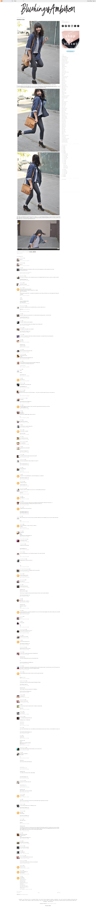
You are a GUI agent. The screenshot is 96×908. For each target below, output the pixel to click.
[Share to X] (32, 251)
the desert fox (64, 136)
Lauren (21, 361)
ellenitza (63, 75)
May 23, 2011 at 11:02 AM (24, 582)
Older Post (58, 892)
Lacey (21, 320)
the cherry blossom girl (65, 135)
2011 (63, 152)
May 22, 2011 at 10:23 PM (24, 280)
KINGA (21, 610)
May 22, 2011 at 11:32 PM (24, 342)
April (64, 169)
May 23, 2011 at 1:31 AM (24, 422)
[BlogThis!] (31, 251)
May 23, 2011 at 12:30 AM (24, 402)
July (64, 160)
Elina (20, 752)
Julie (20, 598)
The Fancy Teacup (22, 488)
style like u (63, 128)
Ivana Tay (21, 327)
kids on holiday (64, 90)
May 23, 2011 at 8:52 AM (24, 549)
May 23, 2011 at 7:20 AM (24, 536)
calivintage (63, 65)
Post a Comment (19, 891)
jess (20, 474)
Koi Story (23, 677)
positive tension (64, 110)
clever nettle (63, 68)
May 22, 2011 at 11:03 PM (24, 318)
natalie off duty (64, 104)
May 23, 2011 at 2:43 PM (24, 614)
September (65, 157)
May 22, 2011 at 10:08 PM (24, 260)
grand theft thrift (64, 85)
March (65, 170)
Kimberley (21, 865)
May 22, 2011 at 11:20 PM (24, 337)
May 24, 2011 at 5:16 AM (24, 692)
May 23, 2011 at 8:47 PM (24, 663)
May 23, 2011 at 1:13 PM (24, 596)
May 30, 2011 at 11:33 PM (24, 823)
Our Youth (21, 616)
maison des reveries (65, 101)
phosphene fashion (64, 108)
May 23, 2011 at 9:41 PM (24, 669)
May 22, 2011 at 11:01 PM (24, 303)
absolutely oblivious (64, 59)
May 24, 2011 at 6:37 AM (24, 697)
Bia (20, 704)
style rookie (63, 130)
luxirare (63, 100)
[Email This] (30, 251)
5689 (20, 876)
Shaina (21, 635)
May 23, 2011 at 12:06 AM (24, 395)
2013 (63, 150)
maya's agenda (64, 102)
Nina (20, 378)
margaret (21, 454)
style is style (63, 127)
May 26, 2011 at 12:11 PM (24, 787)
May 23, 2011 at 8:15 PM (24, 654)
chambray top (31, 84)
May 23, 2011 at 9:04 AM (24, 556)
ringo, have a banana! (65, 113)
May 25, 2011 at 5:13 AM (24, 738)
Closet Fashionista (22, 629)
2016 (63, 146)
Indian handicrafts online (23, 767)
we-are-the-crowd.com (26, 309)
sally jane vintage (64, 117)
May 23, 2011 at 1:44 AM (24, 439)
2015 (63, 147)
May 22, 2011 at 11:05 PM (24, 325)
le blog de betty (64, 92)
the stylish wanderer (65, 139)
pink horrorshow (22, 699)
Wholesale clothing (22, 647)
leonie (21, 369)
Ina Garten (38, 216)
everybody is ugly (64, 77)
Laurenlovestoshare (23, 365)
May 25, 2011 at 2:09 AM (24, 733)
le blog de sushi (64, 93)
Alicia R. (21, 727)
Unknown (21, 429)
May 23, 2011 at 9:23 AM (24, 566)
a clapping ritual (64, 56)
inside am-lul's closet (65, 86)
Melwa (21, 735)
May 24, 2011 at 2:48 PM (24, 714)
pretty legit (63, 111)
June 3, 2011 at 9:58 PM (24, 848)
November (65, 155)
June (64, 161)
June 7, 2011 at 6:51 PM (24, 853)
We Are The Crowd (22, 305)
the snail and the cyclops (65, 138)
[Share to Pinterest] (35, 251)
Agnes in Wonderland (23, 441)
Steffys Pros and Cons (23, 527)
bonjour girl (63, 64)
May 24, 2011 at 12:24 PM (24, 709)
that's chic (63, 134)
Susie (21, 799)
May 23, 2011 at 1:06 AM (24, 408)
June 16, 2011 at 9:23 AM (24, 863)
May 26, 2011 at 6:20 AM (24, 769)
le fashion (63, 94)
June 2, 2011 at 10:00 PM (24, 843)
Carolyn (21, 349)
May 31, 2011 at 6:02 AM (24, 830)
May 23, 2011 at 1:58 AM (24, 452)
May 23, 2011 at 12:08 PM (24, 587)
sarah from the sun (64, 118)
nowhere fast (65, 165)
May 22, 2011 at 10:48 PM (24, 295)
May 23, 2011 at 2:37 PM (24, 608)
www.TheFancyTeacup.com (24, 491)
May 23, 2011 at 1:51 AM (24, 444)
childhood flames (64, 66)
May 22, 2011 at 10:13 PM (24, 273)
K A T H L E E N (22, 579)
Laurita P (21, 334)
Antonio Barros (22, 780)
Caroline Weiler (22, 354)
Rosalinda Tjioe (22, 459)
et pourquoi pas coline (65, 76)
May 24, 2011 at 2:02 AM (24, 685)
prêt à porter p (64, 112)
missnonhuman (64, 103)
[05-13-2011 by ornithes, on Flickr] (38, 151)
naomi (21, 467)
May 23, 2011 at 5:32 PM (24, 649)
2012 (63, 151)
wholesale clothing (22, 860)
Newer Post (18, 892)
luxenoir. (63, 99)
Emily (21, 339)
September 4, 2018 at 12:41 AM (26, 889)
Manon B (21, 870)
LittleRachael (22, 716)
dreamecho (63, 74)
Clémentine (21, 794)
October (65, 156)
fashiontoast (63, 83)
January (65, 173)
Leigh (20, 313)
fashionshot (63, 82)
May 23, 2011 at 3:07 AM (24, 472)
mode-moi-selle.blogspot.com (24, 576)
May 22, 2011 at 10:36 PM (24, 285)
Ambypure (21, 282)
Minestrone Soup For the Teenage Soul (25, 272)
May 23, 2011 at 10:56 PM (24, 678)
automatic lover (65, 166)
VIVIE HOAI (21, 481)
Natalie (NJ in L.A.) (23, 747)
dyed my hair (19, 87)
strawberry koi (64, 126)
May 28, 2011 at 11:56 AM (24, 808)
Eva (20, 640)
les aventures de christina (65, 95)
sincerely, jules (64, 121)
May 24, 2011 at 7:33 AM (24, 702)
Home (39, 892)
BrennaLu (21, 711)
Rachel (21, 501)
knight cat (63, 91)
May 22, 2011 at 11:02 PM (24, 311)
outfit (21, 253)
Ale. (20, 621)
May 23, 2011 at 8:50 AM (24, 541)
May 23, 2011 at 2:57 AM (24, 465)
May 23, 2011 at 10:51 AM (24, 577)
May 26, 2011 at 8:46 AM (24, 778)
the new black (64, 137)
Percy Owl (21, 287)
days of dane (63, 73)
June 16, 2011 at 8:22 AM (24, 858)
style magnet (63, 129)
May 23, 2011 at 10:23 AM (24, 571)
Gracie (21, 584)
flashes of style (64, 84)
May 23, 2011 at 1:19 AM (24, 417)
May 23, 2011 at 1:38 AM (24, 434)
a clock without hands (65, 57)
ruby (20, 446)
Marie (21, 850)
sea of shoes (63, 119)
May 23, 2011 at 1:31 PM (24, 602)
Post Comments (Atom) (24, 894)
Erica (20, 516)
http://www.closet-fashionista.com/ (25, 631)
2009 (63, 176)
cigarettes (63, 67)
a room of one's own (65, 58)
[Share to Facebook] (34, 251)
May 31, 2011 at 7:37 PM (24, 838)
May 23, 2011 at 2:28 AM (24, 457)
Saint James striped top (25, 84)
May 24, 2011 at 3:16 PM (24, 725)
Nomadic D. (21, 804)
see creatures (64, 120)
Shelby (21, 436)
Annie (21, 496)
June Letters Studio (51, 903)
